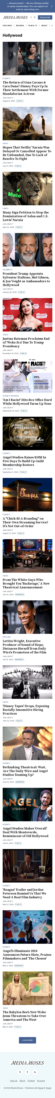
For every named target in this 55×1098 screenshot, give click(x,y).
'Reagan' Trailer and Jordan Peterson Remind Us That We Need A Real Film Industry (24, 893)
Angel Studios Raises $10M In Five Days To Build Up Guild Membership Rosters (24, 461)
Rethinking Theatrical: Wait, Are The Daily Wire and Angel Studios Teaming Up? (25, 771)
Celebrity (7, 270)
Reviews (20, 26)
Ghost (40, 1088)
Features (7, 26)
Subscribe (45, 17)
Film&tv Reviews (11, 396)
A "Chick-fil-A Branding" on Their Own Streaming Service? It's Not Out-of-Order (25, 522)
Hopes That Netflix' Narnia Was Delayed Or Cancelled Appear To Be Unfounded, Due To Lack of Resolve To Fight (27, 153)
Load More (27, 1040)
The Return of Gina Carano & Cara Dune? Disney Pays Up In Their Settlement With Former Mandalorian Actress (26, 88)
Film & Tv (32, 26)
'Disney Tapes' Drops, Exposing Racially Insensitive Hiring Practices (26, 710)
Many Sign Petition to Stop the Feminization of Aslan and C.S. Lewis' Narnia (26, 216)
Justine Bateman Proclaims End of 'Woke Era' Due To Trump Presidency (26, 342)
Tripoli (48, 1088)
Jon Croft (8, 98)
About (22, 1081)
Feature (7, 637)
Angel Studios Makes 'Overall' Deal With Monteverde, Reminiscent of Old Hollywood (25, 832)
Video (5, 143)
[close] (52, 6)
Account (41, 1081)
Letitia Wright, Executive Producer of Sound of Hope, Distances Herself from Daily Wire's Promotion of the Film (24, 646)
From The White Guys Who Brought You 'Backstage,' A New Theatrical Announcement (26, 583)
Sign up (13, 1081)
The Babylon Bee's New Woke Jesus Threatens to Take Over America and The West (24, 1016)
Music (44, 26)
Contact (31, 1081)
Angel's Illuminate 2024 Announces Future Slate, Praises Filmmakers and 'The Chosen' (27, 955)
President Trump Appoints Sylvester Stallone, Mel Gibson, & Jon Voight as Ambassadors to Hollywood (26, 279)
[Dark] (31, 17)
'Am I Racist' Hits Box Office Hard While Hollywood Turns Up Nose (27, 402)
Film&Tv (6, 78)
